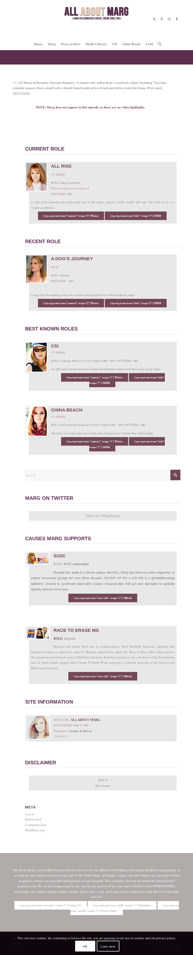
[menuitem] (38, 44)
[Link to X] (154, 19)
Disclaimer (102, 785)
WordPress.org (34, 830)
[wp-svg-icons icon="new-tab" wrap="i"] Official (103, 598)
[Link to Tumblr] (176, 19)
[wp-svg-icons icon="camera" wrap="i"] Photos (95, 377)
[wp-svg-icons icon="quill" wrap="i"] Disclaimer (122, 905)
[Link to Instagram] (169, 19)
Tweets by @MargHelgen (103, 515)
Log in (29, 814)
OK (85, 946)
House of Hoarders (29, 57)
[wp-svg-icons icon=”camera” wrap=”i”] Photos (71, 216)
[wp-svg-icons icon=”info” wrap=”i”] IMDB (135, 216)
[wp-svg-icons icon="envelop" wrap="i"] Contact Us (50, 905)
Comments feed (35, 825)
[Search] (158, 44)
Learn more (108, 946)
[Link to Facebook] (161, 19)
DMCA (103, 780)
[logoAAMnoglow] (96, 19)
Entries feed (33, 819)
